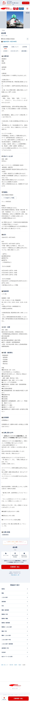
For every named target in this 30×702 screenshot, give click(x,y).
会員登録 (15, 8)
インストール (26, 2)
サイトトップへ (15, 688)
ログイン (21, 8)
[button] (16, 3)
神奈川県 (11, 664)
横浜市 (15, 664)
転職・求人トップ (4, 664)
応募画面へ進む (15, 567)
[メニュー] (27, 8)
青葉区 (20, 664)
